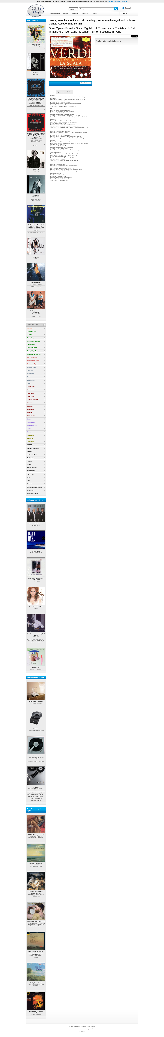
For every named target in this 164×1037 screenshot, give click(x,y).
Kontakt (83, 1026)
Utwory (52, 92)
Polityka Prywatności (114, 1)
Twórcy (69, 92)
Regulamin (77, 1026)
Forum (88, 1026)
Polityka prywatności (88, 1029)
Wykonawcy (60, 92)
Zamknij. (124, 1)
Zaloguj (124, 13)
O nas (71, 1026)
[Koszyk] (128, 8)
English (93, 1026)
